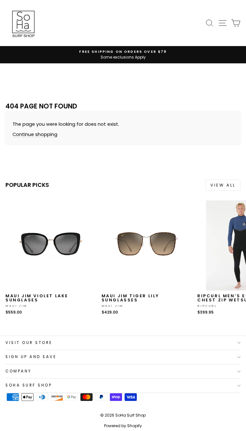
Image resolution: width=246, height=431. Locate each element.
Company (18, 371)
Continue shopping (34, 134)
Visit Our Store (29, 342)
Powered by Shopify (123, 425)
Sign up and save (31, 356)
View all (223, 185)
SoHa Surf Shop (28, 385)
